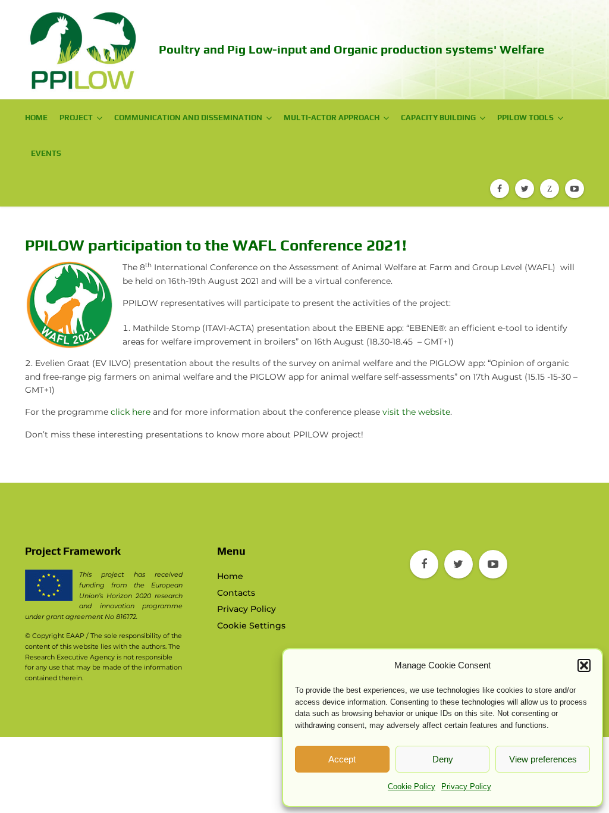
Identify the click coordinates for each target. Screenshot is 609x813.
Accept (342, 759)
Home (36, 117)
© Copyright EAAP (54, 635)
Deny (442, 759)
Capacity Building (438, 117)
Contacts (236, 592)
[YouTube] (574, 188)
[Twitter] (524, 188)
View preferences (543, 759)
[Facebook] (499, 188)
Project (76, 117)
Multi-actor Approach (331, 117)
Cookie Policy (411, 786)
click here (130, 411)
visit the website (416, 411)
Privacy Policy (466, 786)
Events (46, 153)
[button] (584, 665)
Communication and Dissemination (188, 117)
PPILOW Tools (525, 117)
